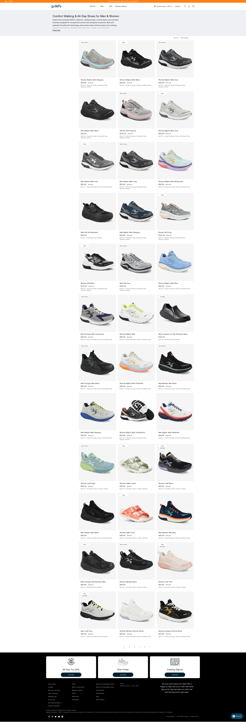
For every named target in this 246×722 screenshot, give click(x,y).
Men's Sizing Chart (78, 687)
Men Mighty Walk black (90, 131)
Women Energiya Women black (170, 631)
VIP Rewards (100, 693)
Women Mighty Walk (127, 334)
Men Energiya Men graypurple (92, 334)
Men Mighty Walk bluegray (130, 232)
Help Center (52, 684)
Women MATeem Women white (131, 631)
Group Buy (51, 699)
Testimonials (100, 690)
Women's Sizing (77, 690)
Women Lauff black (165, 483)
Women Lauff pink (165, 582)
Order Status (100, 699)
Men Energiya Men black (90, 383)
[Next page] (150, 647)
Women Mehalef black (128, 582)
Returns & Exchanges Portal (105, 684)
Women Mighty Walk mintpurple (170, 182)
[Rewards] (237, 716)
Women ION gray (165, 232)
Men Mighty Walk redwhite (168, 433)
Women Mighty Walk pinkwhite (131, 383)
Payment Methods (54, 706)
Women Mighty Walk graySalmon (132, 433)
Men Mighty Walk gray (89, 182)
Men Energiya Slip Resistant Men (93, 582)
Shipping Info (52, 696)
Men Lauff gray (86, 631)
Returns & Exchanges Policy (105, 687)
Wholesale (75, 696)
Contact (50, 687)
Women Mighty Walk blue (168, 283)
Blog (97, 696)
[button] (93, 6)
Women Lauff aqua (88, 483)
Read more (56, 30)
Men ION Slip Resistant (89, 232)
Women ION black (87, 283)
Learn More (71, 674)
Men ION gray (125, 283)
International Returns (55, 703)
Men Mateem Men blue (167, 533)
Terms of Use (194, 716)
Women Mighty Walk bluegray (92, 80)
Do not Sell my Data (182, 716)
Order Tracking (53, 693)
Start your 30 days (54, 690)
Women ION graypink (128, 131)
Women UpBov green (128, 483)
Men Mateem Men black (167, 383)
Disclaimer (75, 699)
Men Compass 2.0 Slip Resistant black (173, 334)
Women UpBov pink (127, 533)
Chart (74, 693)
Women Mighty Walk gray (168, 80)
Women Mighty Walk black (130, 80)
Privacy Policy (170, 716)
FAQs (73, 684)
